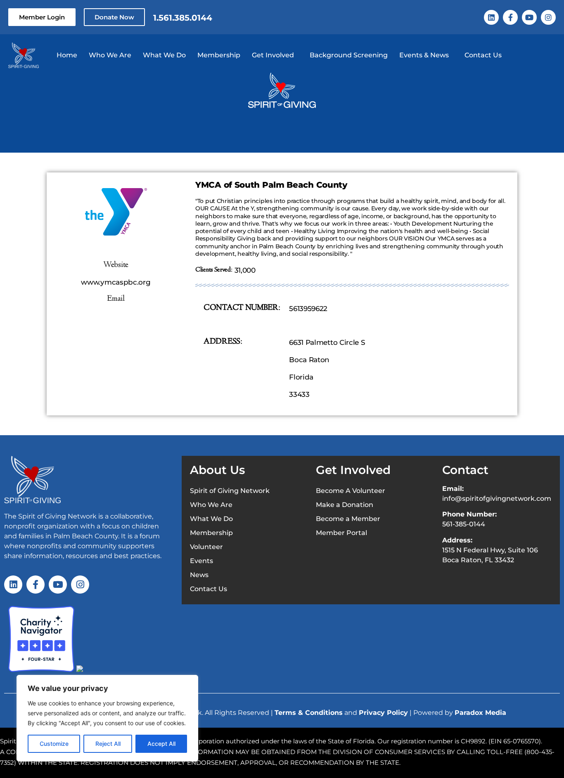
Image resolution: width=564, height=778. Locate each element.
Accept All (161, 743)
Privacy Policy (383, 713)
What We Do (164, 55)
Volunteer (206, 547)
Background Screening (349, 55)
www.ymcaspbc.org (115, 282)
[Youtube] (529, 17)
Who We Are (110, 55)
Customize (54, 743)
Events (201, 561)
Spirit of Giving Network (230, 491)
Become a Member (348, 519)
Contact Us (483, 55)
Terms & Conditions (309, 713)
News (199, 575)
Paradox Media (480, 713)
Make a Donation (344, 505)
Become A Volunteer (350, 491)
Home (67, 55)
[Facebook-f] (510, 17)
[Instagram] (548, 17)
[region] (107, 718)
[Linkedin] (491, 17)
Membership (218, 55)
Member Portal (341, 533)
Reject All (108, 743)
